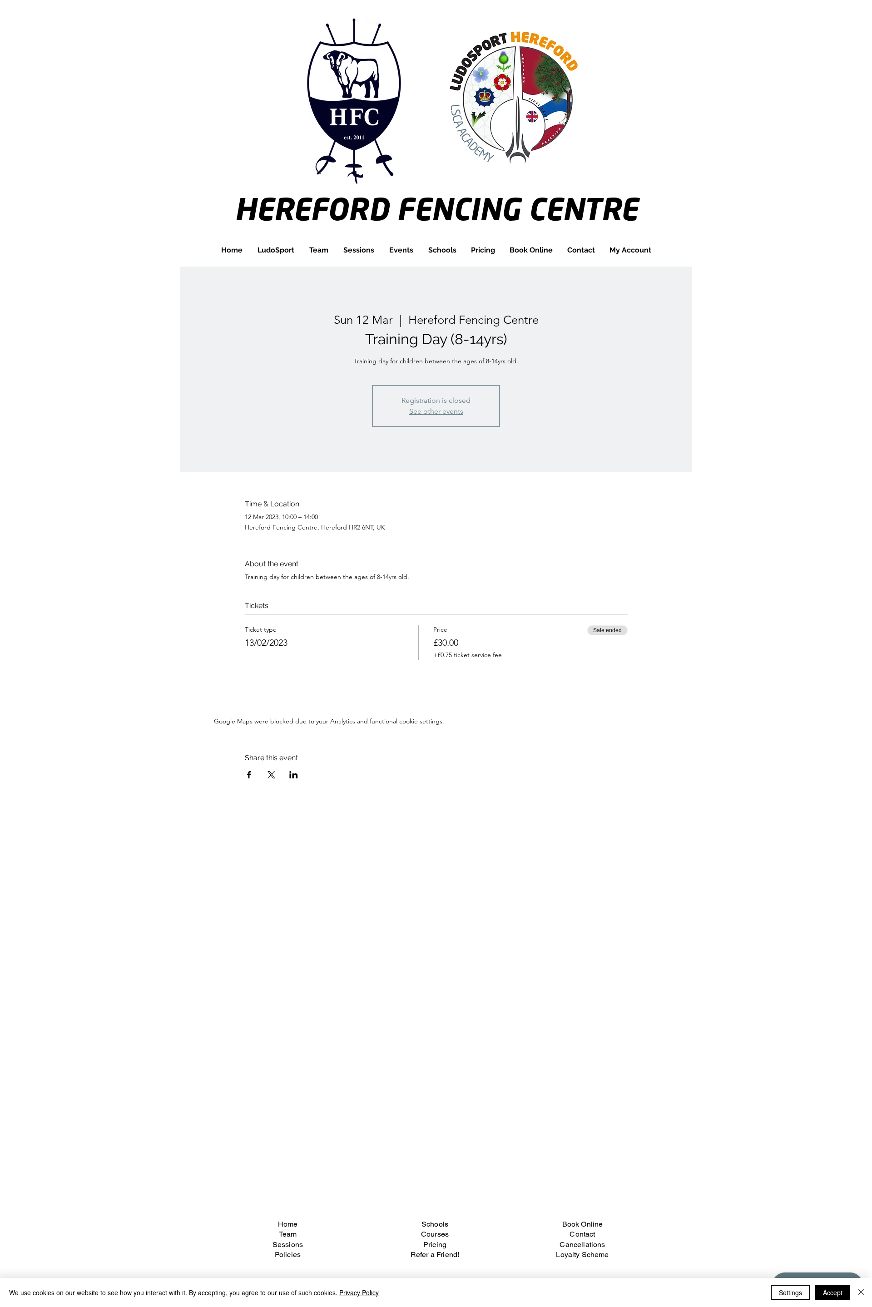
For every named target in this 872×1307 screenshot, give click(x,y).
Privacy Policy (359, 1292)
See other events (436, 411)
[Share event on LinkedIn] (293, 774)
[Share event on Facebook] (249, 774)
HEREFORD (315, 208)
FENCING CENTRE (517, 208)
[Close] (861, 1292)
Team (288, 1234)
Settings (790, 1292)
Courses (435, 1234)
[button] (319, 250)
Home (288, 1224)
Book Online (582, 1224)
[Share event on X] (271, 774)
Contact (582, 1234)
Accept (832, 1292)
